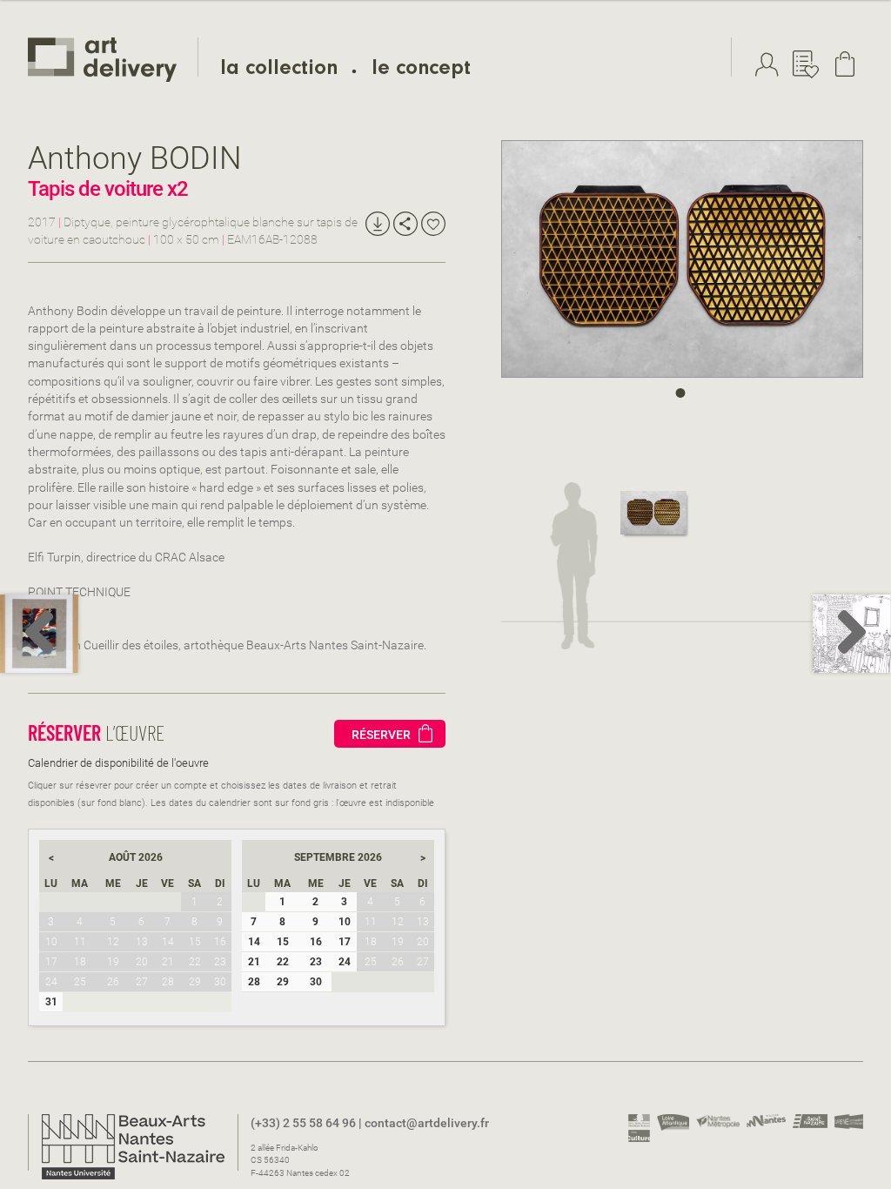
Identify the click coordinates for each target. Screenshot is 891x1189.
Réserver (381, 735)
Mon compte (771, 64)
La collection (279, 70)
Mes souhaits (810, 64)
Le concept (421, 70)
